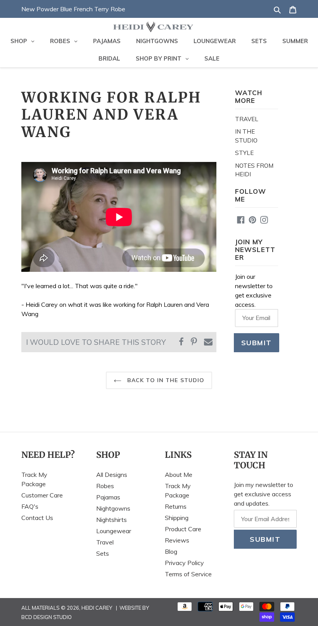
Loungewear (113, 531)
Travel (246, 119)
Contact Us (37, 518)
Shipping (176, 518)
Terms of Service (188, 574)
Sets (102, 553)
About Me (178, 474)
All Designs (111, 474)
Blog (171, 551)
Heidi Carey (96, 608)
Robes (105, 486)
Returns (176, 506)
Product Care (183, 529)
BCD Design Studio (46, 617)
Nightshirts (111, 519)
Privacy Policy (184, 563)
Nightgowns (113, 508)
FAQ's (29, 506)
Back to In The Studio (165, 380)
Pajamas (108, 497)
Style (244, 152)
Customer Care (42, 495)
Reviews (177, 540)
